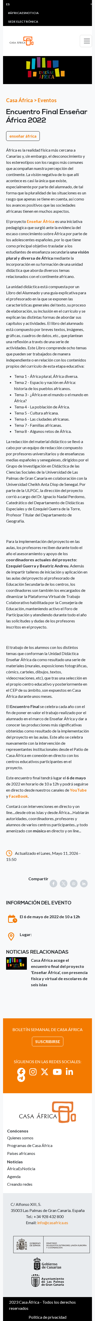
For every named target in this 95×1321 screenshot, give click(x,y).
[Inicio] (23, 41)
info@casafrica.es (52, 1222)
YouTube (78, 790)
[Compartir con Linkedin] (84, 883)
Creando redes (19, 1184)
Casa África (19, 100)
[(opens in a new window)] (21, 1071)
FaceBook (18, 796)
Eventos (47, 100)
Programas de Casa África (29, 1145)
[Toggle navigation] (86, 41)
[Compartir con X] (63, 883)
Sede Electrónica (23, 21)
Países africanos (21, 1153)
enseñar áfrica (22, 136)
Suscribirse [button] (47, 1041)
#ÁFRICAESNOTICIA (23, 13)
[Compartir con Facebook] (53, 883)
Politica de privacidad (47, 1317)
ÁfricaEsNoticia (21, 1168)
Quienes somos (20, 1137)
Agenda (14, 1176)
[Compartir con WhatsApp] (74, 883)
